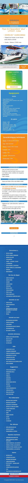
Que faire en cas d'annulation (14, 361)
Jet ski (8, 418)
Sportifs (8, 379)
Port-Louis (9, 292)
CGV (7, 469)
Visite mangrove (10, 304)
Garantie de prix (10, 357)
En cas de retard (10, 359)
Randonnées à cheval (11, 431)
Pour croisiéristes (11, 388)
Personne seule (10, 371)
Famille (8, 375)
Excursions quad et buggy (13, 326)
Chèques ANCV (9, 390)
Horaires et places (11, 355)
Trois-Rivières (9, 290)
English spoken (10, 392)
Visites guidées (10, 322)
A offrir (8, 386)
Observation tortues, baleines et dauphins (12, 309)
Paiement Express (14, 476)
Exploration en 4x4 (11, 427)
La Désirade (9, 263)
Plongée (8, 311)
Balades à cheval (10, 330)
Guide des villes (10, 349)
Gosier (8, 281)
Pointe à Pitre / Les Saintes (13, 444)
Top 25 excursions (10, 369)
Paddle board (9, 414)
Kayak (7, 416)
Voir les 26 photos (23, 67)
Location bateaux (19, 35)
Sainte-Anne (9, 279)
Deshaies (8, 286)
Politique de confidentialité (13, 471)
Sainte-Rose (9, 284)
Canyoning (9, 324)
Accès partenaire (14, 473)
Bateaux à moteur (11, 402)
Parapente (9, 340)
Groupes (8, 377)
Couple (8, 373)
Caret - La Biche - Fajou (12, 261)
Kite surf (8, 410)
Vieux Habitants (10, 294)
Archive (8, 465)
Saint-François (10, 277)
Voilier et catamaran (11, 404)
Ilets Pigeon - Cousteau (12, 265)
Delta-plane (9, 338)
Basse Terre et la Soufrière (13, 267)
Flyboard (8, 420)
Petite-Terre (9, 253)
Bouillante (9, 288)
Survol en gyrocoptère (12, 336)
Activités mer (9, 35)
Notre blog (9, 455)
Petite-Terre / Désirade (12, 255)
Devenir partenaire (11, 459)
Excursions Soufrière (12, 320)
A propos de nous (10, 457)
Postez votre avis (14, 228)
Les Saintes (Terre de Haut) (13, 296)
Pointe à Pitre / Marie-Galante (14, 446)
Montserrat (9, 271)
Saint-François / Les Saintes (13, 442)
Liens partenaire (10, 461)
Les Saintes (9, 259)
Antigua (8, 269)
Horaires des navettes (12, 437)
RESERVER (14, 87)
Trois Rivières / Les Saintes (13, 449)
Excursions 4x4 (10, 328)
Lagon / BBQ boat (10, 408)
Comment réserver (11, 351)
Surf (7, 412)
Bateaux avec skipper (11, 400)
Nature (8, 384)
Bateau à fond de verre (12, 406)
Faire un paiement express (13, 353)
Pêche (7, 314)
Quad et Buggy (10, 429)
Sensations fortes (11, 381)
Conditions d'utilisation (12, 467)
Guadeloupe (16, 463)
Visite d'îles (9, 302)
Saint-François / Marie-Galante (12, 440)
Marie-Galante (10, 257)
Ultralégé (9, 342)
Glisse (7, 306)
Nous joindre (9, 363)
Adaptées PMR (9, 394)
